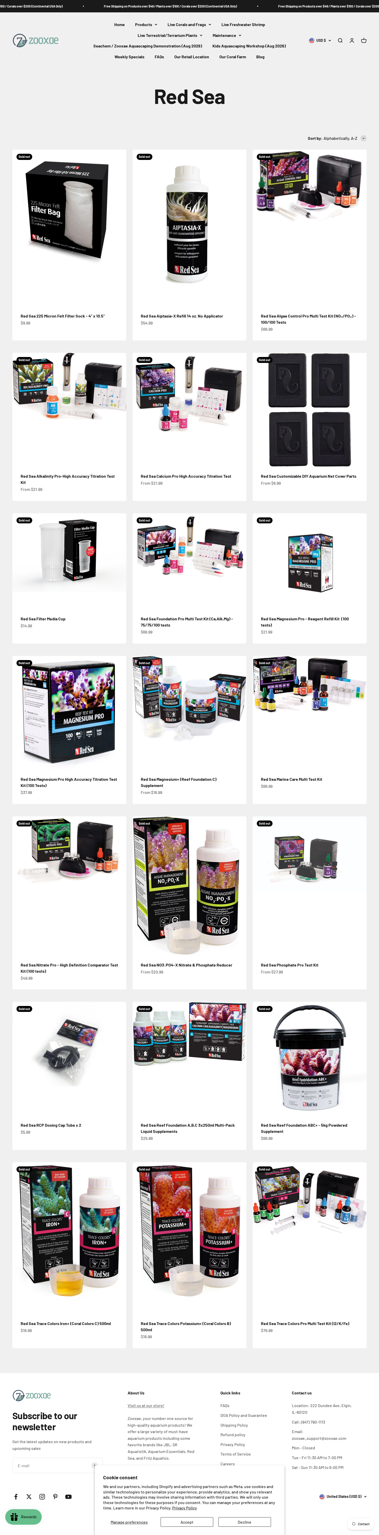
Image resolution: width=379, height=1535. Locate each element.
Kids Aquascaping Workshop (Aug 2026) (249, 46)
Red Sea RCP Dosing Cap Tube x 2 (51, 1125)
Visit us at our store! (146, 1405)
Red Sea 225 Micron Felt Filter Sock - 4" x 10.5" (63, 315)
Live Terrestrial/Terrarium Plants (167, 35)
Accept (186, 1522)
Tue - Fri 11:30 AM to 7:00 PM (317, 1457)
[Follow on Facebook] (15, 1496)
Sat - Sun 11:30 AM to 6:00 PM (317, 1467)
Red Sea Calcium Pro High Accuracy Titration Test (186, 476)
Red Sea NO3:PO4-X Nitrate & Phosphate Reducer (186, 964)
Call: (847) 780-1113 (308, 1421)
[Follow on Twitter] (29, 1496)
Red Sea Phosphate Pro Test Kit (289, 964)
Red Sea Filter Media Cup (43, 618)
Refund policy (232, 1434)
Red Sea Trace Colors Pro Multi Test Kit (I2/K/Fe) (305, 1323)
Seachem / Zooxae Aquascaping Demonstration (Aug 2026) (147, 46)
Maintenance (224, 35)
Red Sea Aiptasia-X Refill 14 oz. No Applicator (182, 315)
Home (119, 24)
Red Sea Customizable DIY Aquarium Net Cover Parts (308, 476)
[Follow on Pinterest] (55, 1496)
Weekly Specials (129, 56)
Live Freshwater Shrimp (243, 24)
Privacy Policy (184, 1507)
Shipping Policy (234, 1425)
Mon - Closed (303, 1447)
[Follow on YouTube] (68, 1496)
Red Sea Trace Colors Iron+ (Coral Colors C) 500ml (66, 1323)
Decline (244, 1522)
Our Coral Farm (232, 56)
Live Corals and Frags (187, 24)
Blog (260, 56)
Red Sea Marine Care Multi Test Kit (291, 779)
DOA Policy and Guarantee (243, 1415)
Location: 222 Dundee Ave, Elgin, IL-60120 (322, 1409)
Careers (227, 1463)
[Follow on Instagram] (42, 1496)
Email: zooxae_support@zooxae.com (319, 1435)
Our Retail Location (191, 56)
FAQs (159, 56)
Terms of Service (235, 1453)
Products (143, 24)
